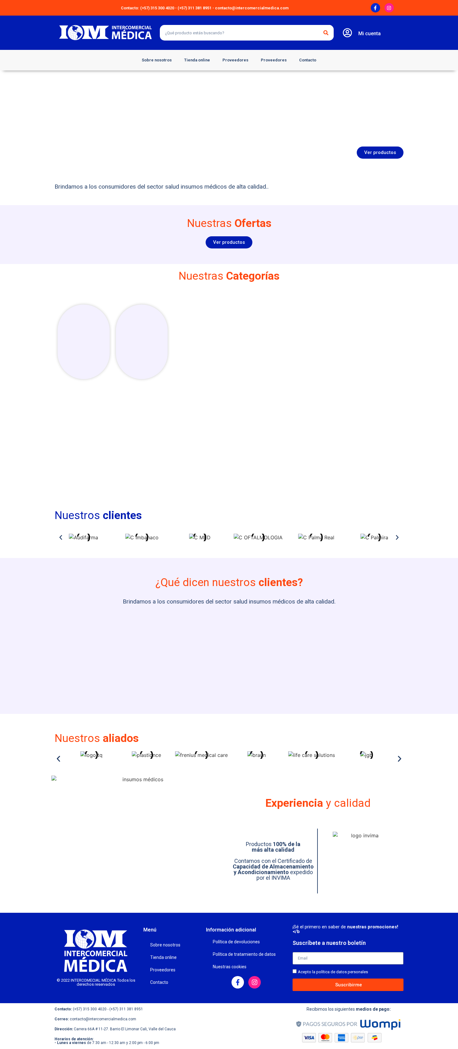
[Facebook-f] (375, 7)
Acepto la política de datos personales (333, 972)
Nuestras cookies (229, 966)
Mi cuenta (369, 33)
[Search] (326, 33)
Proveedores (235, 60)
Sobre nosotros (157, 60)
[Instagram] (389, 7)
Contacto (307, 60)
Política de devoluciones (236, 941)
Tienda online (197, 60)
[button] (61, 537)
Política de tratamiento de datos (244, 954)
